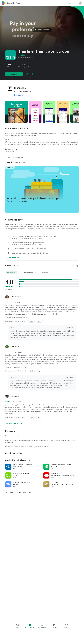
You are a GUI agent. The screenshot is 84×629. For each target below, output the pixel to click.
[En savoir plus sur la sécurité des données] (14, 257)
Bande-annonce (41, 29)
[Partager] (27, 74)
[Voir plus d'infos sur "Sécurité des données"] (28, 219)
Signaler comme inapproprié (18, 492)
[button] (16, 112)
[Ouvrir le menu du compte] (80, 3)
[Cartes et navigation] (14, 157)
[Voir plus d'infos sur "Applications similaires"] (29, 460)
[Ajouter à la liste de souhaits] (33, 74)
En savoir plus (18, 95)
